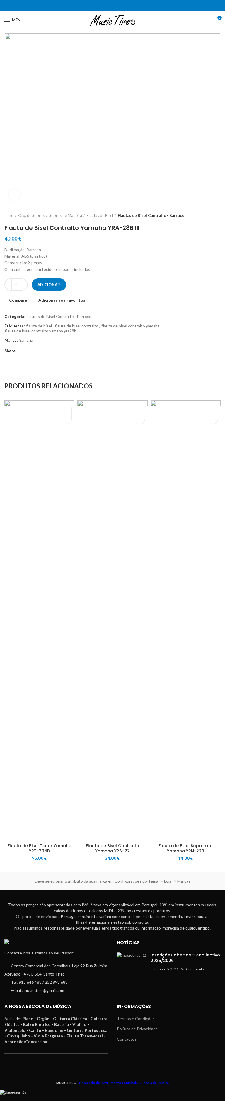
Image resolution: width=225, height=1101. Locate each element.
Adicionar (49, 284)
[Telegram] (116, 5)
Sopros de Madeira (65, 215)
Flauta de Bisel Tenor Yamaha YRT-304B (39, 848)
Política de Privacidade (137, 1028)
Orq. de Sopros (31, 215)
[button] (66, 419)
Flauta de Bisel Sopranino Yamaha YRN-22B (185, 848)
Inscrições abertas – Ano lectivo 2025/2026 (185, 958)
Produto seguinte (218, 215)
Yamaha (26, 340)
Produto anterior (206, 215)
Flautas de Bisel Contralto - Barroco (151, 215)
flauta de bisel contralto (76, 326)
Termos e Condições (136, 1018)
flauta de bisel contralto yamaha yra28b (40, 331)
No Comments (192, 969)
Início (8, 215)
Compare (18, 300)
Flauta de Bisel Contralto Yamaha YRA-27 (112, 848)
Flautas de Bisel (100, 215)
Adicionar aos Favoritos (61, 300)
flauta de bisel (39, 326)
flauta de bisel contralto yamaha (130, 326)
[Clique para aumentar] (15, 195)
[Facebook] (108, 5)
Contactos (127, 1039)
